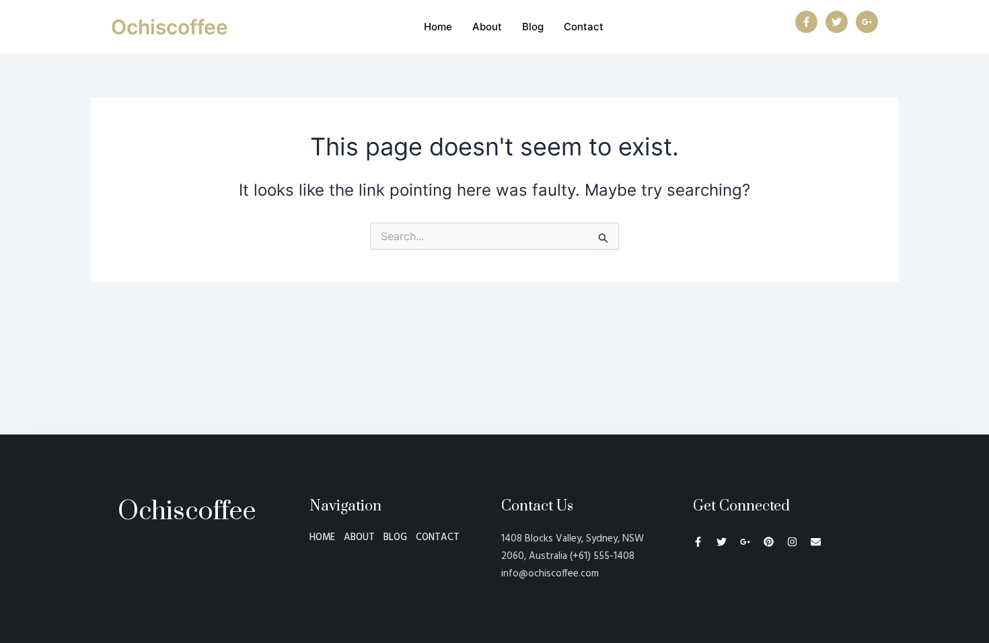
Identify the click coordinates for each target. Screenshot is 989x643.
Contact (583, 26)
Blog (533, 26)
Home (438, 26)
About (487, 26)
